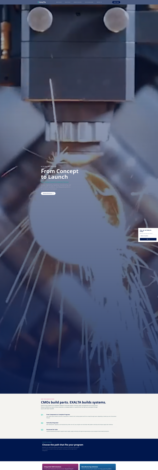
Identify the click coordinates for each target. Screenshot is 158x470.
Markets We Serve (78, 2)
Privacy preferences (5, 468)
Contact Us (99, 2)
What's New (116, 2)
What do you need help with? (146, 233)
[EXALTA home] (42, 2)
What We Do (67, 2)
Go (147, 239)
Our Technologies (89, 2)
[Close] (156, 230)
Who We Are (59, 2)
